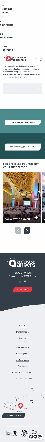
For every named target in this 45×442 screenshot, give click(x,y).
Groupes (22, 325)
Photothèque (22, 332)
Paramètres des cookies (22, 379)
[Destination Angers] (16, 58)
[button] (36, 59)
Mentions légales (22, 360)
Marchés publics (22, 354)
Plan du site (22, 366)
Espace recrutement (22, 347)
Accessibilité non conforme (22, 372)
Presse (22, 338)
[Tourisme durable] (41, 61)
